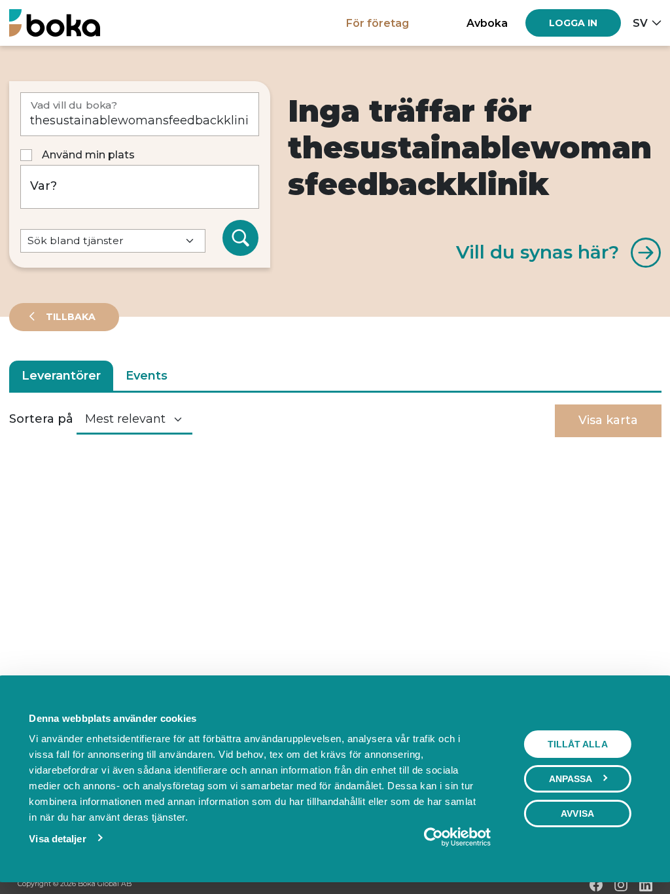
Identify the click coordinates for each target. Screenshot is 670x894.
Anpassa (571, 779)
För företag (377, 22)
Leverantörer (61, 375)
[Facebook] (596, 884)
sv (640, 22)
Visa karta (608, 420)
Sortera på (41, 419)
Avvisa (577, 813)
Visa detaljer (57, 838)
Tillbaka (69, 317)
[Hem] (54, 22)
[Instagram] (620, 884)
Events (147, 375)
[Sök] (240, 238)
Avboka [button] (487, 22)
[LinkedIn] (645, 884)
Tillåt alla (578, 744)
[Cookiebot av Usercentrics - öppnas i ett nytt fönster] (433, 837)
